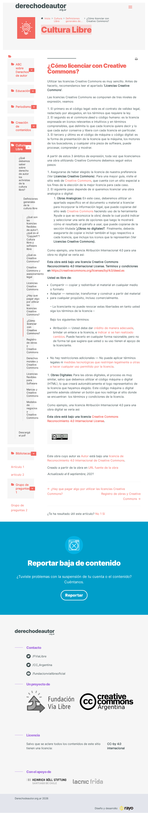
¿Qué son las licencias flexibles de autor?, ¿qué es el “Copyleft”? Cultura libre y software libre (27, 233)
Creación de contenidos (23, 126)
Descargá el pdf (24, 434)
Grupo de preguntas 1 (22, 488)
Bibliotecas (23, 453)
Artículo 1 (17, 467)
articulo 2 (17, 474)
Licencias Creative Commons (27, 286)
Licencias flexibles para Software (27, 378)
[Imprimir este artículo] (136, 59)
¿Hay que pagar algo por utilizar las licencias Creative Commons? (27, 305)
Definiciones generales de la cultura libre (25, 203)
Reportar (74, 595)
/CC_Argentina (42, 665)
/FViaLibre (39, 656)
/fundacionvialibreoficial (48, 673)
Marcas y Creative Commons (27, 392)
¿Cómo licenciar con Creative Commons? (28, 327)
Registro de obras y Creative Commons (27, 346)
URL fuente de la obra (103, 467)
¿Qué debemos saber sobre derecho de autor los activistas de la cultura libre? (24, 174)
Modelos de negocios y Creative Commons (27, 410)
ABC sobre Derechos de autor (22, 70)
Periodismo (23, 106)
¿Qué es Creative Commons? (27, 258)
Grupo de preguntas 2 (19, 507)
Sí (103, 514)
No (98, 514)
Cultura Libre (21, 147)
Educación (23, 91)
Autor (85, 456)
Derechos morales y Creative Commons (27, 363)
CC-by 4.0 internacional (116, 746)
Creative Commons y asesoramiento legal (27, 272)
